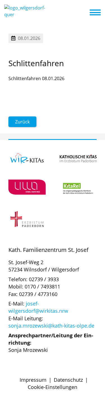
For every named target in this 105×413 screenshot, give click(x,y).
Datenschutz (68, 379)
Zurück (22, 122)
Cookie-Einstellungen (52, 387)
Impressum (33, 379)
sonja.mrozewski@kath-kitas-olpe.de (51, 325)
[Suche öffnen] (84, 13)
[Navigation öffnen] (98, 13)
